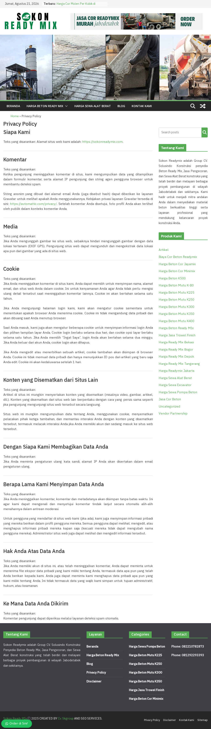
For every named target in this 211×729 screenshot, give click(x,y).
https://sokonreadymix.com (102, 141)
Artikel (164, 250)
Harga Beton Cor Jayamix (177, 264)
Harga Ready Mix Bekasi (176, 342)
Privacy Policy (96, 672)
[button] (65, 106)
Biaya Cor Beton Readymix (178, 257)
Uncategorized (169, 406)
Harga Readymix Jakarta (176, 371)
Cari (204, 132)
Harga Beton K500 (172, 278)
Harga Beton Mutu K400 (176, 321)
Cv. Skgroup (66, 718)
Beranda (13, 106)
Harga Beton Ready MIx (45, 106)
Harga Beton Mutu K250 (176, 299)
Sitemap (202, 720)
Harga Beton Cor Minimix (177, 271)
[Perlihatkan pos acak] (203, 106)
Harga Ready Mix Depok (176, 356)
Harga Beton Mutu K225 (176, 292)
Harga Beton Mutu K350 (176, 314)
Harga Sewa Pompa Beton (178, 392)
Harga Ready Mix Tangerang (179, 364)
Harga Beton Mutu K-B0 (176, 285)
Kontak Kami (142, 106)
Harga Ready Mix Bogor (176, 349)
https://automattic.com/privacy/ (33, 204)
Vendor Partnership (173, 413)
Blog (121, 106)
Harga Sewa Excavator (175, 385)
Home (15, 116)
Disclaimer (94, 681)
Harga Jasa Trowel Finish (177, 335)
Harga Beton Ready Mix (103, 655)
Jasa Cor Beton (170, 399)
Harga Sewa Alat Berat (92, 106)
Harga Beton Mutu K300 (176, 307)
